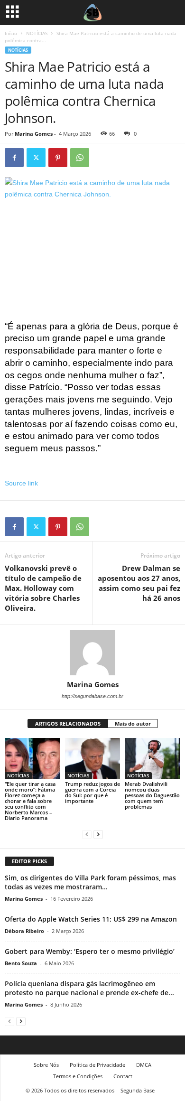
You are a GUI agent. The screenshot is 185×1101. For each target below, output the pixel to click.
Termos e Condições (77, 1076)
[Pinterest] (57, 157)
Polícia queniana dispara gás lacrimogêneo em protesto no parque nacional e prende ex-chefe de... (89, 988)
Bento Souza (21, 963)
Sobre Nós (46, 1064)
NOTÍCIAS (36, 33)
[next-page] (98, 834)
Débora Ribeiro (24, 930)
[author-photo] (92, 652)
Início (11, 33)
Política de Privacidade (97, 1064)
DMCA (143, 1064)
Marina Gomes (34, 133)
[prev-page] (87, 834)
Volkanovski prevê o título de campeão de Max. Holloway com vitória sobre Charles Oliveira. (43, 588)
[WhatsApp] (79, 157)
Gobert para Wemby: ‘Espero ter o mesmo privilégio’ (90, 951)
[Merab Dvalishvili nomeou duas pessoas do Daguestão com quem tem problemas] (152, 758)
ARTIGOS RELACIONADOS (68, 723)
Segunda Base (137, 1090)
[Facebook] (14, 157)
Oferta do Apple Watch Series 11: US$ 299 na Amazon (91, 919)
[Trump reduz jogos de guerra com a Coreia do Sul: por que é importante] (92, 758)
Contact (122, 1076)
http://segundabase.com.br (92, 696)
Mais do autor (133, 723)
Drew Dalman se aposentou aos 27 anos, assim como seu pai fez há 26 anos (139, 583)
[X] (36, 157)
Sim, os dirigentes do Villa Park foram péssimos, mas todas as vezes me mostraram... (90, 882)
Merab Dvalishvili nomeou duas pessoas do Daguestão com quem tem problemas (152, 795)
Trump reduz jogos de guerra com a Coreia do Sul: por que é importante (92, 792)
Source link (21, 483)
